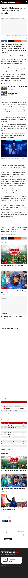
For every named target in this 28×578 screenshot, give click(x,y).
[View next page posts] (15, 98)
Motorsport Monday (20, 567)
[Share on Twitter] (11, 41)
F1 (4, 234)
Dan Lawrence (5, 15)
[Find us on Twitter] (6, 521)
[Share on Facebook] (4, 41)
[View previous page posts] (13, 98)
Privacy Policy (12, 567)
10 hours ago (10, 89)
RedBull (8, 234)
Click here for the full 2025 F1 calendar (9, 416)
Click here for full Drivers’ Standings (8, 449)
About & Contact (4, 567)
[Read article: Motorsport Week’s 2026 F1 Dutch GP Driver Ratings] (4, 88)
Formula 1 (12, 5)
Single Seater (6, 5)
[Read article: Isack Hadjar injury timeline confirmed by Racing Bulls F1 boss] (4, 93)
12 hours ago (4, 319)
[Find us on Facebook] (3, 521)
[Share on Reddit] (17, 41)
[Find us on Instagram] (10, 521)
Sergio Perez (14, 234)
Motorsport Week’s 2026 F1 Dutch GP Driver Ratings (13, 470)
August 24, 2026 (4, 491)
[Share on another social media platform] (24, 41)
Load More (14, 324)
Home (2, 5)
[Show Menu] (26, 2)
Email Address (7, 532)
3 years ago (12, 15)
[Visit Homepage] (11, 2)
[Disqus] (14, 346)
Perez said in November (12, 193)
